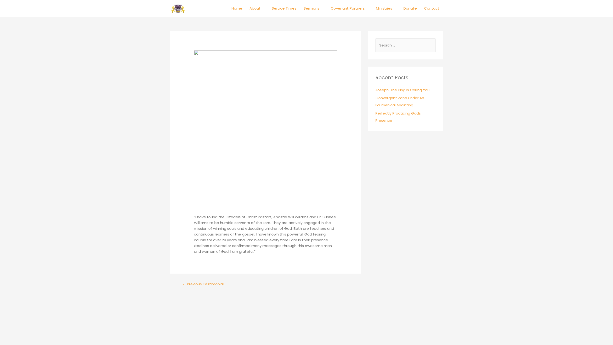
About (255, 8)
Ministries (384, 8)
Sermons (311, 8)
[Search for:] (405, 45)
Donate (410, 8)
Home (237, 8)
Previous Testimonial (203, 284)
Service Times (284, 8)
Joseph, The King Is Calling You (402, 89)
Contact (431, 8)
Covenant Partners (348, 8)
